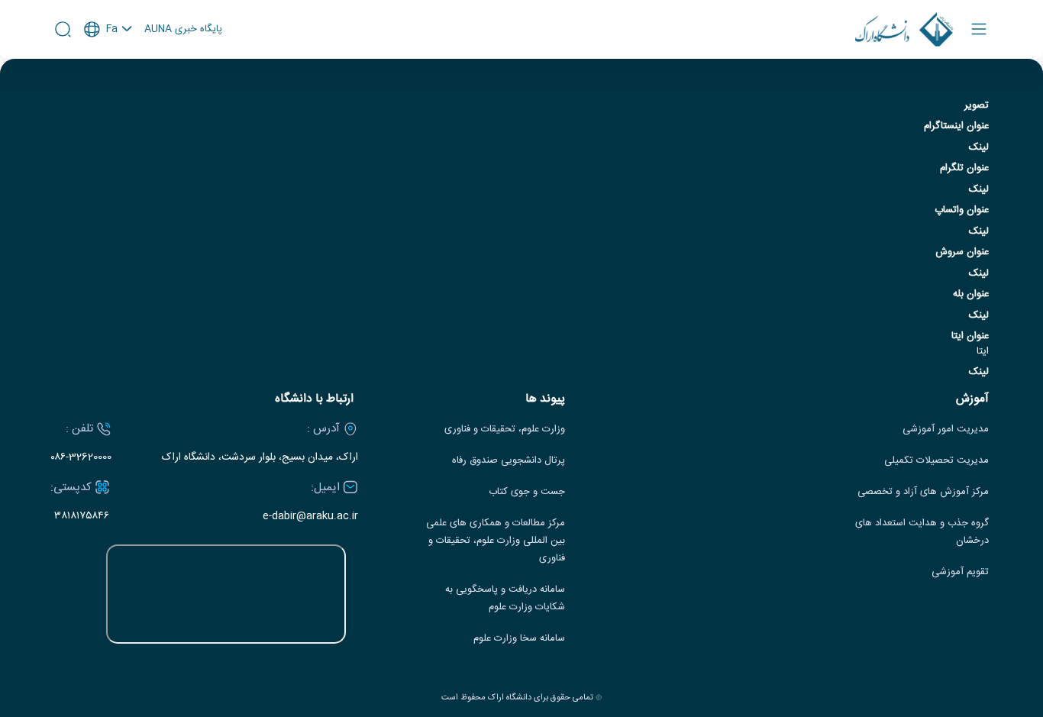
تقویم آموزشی (960, 572)
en (108, 70)
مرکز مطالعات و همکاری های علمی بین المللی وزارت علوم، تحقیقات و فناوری (495, 541)
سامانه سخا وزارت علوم (519, 639)
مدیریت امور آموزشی (946, 429)
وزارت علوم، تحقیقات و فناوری (504, 429)
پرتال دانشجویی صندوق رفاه (508, 461)
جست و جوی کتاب (527, 492)
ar (108, 90)
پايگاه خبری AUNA (183, 29)
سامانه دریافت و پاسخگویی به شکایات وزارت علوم (505, 598)
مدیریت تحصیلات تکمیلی (936, 461)
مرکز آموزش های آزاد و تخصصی (923, 492)
